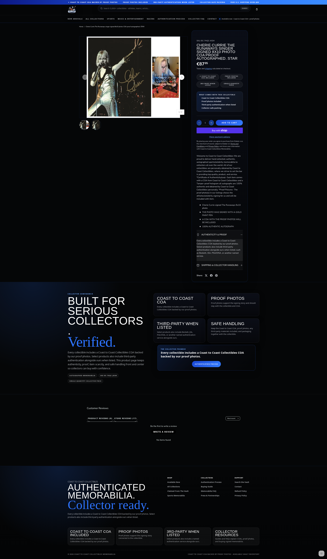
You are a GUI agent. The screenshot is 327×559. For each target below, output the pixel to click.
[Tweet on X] (206, 275)
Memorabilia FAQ (208, 491)
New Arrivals (75, 19)
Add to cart (229, 122)
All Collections (95, 19)
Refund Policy (241, 491)
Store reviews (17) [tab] (125, 418)
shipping (208, 68)
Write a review (163, 431)
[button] (256, 9)
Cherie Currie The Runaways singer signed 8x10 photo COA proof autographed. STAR (115, 26)
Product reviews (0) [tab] (100, 418)
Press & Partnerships (210, 495)
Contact (212, 19)
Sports (111, 19)
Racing (151, 19)
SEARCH (245, 8)
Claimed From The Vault (178, 491)
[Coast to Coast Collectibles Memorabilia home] (81, 10)
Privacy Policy (241, 495)
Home (81, 26)
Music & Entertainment (131, 19)
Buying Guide (207, 486)
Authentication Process (171, 19)
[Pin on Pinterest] (216, 275)
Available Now (173, 482)
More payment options (219, 136)
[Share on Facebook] (211, 275)
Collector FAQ (196, 19)
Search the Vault (242, 482)
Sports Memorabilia (176, 495)
